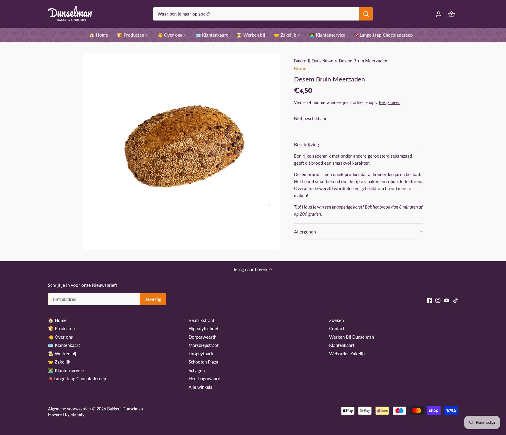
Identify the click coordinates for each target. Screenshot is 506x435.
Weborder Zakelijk (347, 353)
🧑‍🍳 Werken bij (62, 353)
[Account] (438, 14)
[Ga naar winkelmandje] (451, 14)
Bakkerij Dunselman (313, 60)
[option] (181, 151)
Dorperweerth (202, 337)
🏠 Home (57, 320)
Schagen (197, 370)
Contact (336, 328)
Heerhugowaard (204, 378)
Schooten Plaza (203, 361)
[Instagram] (437, 300)
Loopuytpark (201, 353)
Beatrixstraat (201, 320)
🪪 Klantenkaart (64, 345)
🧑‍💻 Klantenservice (66, 370)
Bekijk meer (389, 102)
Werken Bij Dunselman (351, 337)
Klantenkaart (341, 345)
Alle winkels (200, 387)
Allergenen (305, 231)
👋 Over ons (60, 337)
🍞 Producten (61, 328)
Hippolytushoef (203, 328)
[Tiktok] (455, 300)
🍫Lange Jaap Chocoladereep (77, 378)
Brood (300, 68)
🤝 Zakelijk (59, 361)
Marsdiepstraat (203, 345)
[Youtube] (446, 300)
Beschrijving (306, 144)
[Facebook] (429, 300)
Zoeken (336, 320)
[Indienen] (366, 14)
